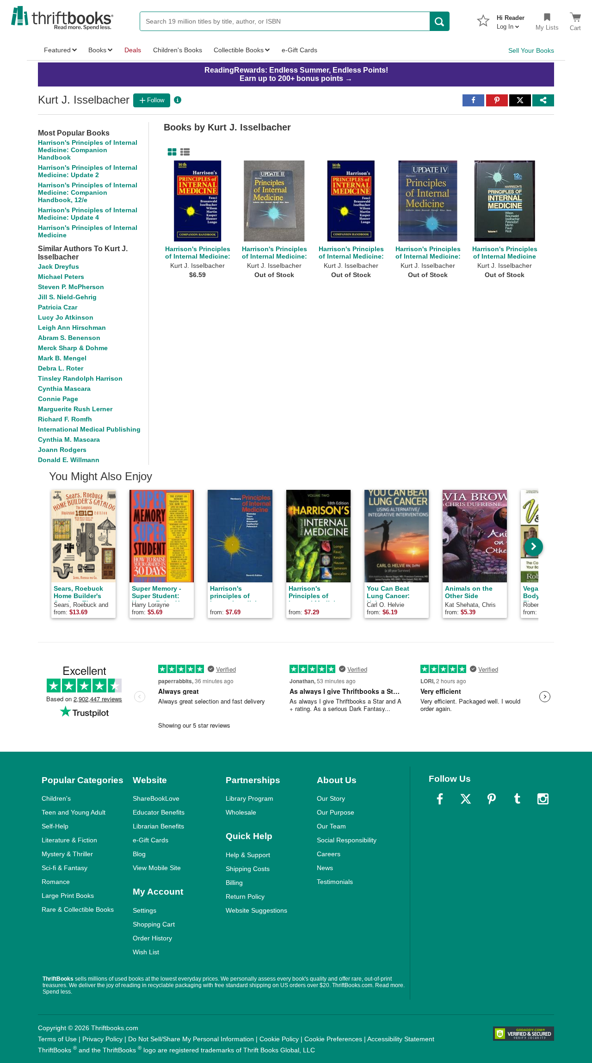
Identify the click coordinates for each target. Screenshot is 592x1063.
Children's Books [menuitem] (177, 50)
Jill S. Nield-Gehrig (67, 297)
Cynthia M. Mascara (69, 439)
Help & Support (248, 855)
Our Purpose (335, 812)
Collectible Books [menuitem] (239, 50)
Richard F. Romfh (65, 419)
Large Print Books (68, 895)
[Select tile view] (183, 152)
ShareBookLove (156, 798)
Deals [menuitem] (132, 50)
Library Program (249, 798)
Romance (56, 881)
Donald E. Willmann (68, 460)
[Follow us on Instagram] (543, 799)
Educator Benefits (159, 812)
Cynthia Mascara (64, 388)
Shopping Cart (154, 924)
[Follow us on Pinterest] (492, 799)
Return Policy (245, 896)
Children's (56, 798)
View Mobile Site (157, 867)
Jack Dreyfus (58, 266)
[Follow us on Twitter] (466, 799)
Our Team (331, 826)
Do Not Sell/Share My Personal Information (191, 1039)
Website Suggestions (256, 910)
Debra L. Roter (60, 368)
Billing (234, 882)
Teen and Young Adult (73, 812)
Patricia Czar (57, 307)
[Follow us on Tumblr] (517, 799)
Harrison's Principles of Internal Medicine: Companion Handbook (87, 150)
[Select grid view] (170, 152)
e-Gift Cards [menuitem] (299, 50)
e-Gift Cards (150, 840)
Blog (139, 854)
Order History (152, 938)
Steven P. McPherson (71, 286)
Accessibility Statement (400, 1039)
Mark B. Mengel (62, 358)
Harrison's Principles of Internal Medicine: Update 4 (87, 213)
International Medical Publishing (89, 429)
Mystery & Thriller (67, 854)
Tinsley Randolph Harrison (80, 378)
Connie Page (58, 398)
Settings (144, 910)
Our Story (331, 798)
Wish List (146, 952)
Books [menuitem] (97, 50)
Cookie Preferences (333, 1039)
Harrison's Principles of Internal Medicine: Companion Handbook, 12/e (87, 192)
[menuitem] (510, 19)
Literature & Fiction (69, 840)
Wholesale (241, 812)
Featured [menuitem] (57, 50)
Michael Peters (61, 276)
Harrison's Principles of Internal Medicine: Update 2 (87, 171)
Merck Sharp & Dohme (73, 348)
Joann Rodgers (62, 449)
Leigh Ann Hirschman (72, 327)
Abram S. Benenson (69, 337)
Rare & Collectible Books (78, 909)
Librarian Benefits (158, 826)
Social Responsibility (346, 840)
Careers (328, 854)
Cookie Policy (279, 1039)
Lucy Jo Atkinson (65, 317)
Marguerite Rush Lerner (75, 409)
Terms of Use (57, 1039)
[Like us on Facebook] (440, 799)
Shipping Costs (248, 868)
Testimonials (335, 881)
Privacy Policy (102, 1039)
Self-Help (55, 826)
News (325, 867)
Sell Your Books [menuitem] (531, 50)
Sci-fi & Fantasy (64, 867)
